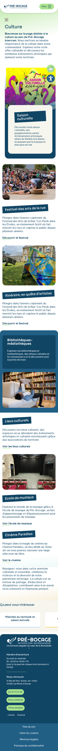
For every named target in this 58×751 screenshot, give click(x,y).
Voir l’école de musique (17, 523)
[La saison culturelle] (28, 149)
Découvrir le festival (15, 238)
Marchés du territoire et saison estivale (20, 618)
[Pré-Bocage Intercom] (17, 6)
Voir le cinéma (11, 560)
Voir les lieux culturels (16, 446)
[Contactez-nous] (51, 69)
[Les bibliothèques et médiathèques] (29, 366)
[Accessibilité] (51, 78)
